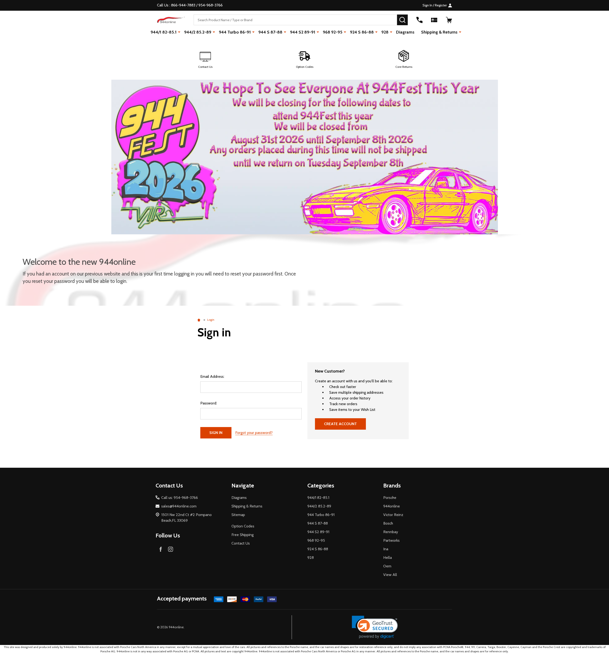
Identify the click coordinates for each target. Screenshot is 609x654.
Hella (387, 557)
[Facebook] (161, 549)
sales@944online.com (178, 506)
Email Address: (212, 376)
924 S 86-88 (362, 32)
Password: (208, 403)
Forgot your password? (254, 432)
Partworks (391, 540)
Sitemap (238, 514)
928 (384, 32)
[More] (179, 32)
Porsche (389, 497)
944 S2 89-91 (302, 32)
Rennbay (390, 532)
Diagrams (405, 32)
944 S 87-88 (270, 32)
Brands (392, 485)
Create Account (340, 424)
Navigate (242, 485)
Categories (320, 485)
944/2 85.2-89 (197, 32)
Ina (385, 549)
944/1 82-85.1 (164, 32)
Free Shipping (242, 534)
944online (391, 506)
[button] (205, 59)
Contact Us (240, 543)
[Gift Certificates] (434, 20)
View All (390, 574)
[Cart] (449, 20)
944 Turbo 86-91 (235, 32)
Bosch (388, 523)
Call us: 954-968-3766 (179, 497)
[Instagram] (171, 549)
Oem (387, 566)
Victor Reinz (393, 514)
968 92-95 (332, 32)
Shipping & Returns (439, 32)
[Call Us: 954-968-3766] (419, 20)
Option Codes (242, 526)
